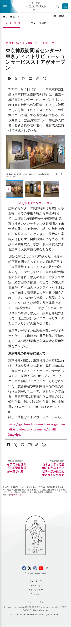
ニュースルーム (11, 17)
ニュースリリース (11, 23)
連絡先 (42, 23)
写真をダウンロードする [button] (37, 203)
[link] (8, 444)
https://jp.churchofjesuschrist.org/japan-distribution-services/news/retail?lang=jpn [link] (36, 429)
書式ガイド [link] (16, 495)
